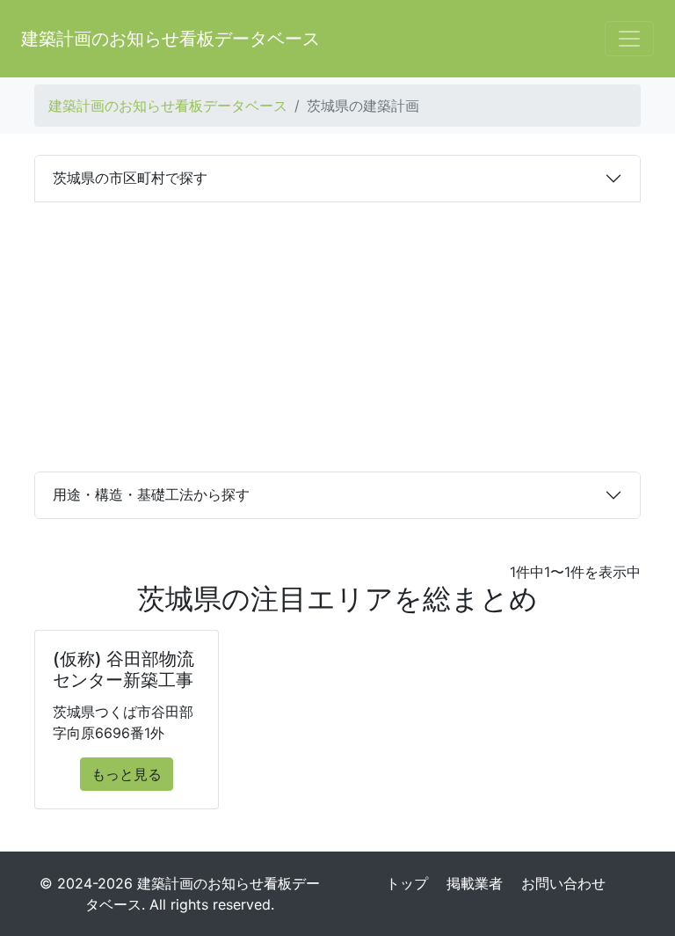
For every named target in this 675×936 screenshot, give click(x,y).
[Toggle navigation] (629, 38)
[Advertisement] (337, 334)
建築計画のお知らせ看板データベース (170, 38)
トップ (407, 883)
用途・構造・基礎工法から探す (151, 494)
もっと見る (126, 774)
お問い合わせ (563, 883)
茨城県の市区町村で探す (130, 177)
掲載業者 (474, 883)
